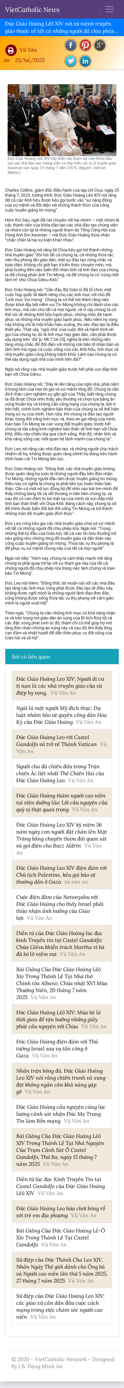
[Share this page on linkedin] (85, 61)
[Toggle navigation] (109, 9)
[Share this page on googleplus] (99, 45)
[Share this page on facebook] (70, 45)
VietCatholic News (32, 9)
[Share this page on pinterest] (85, 45)
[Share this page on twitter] (70, 61)
